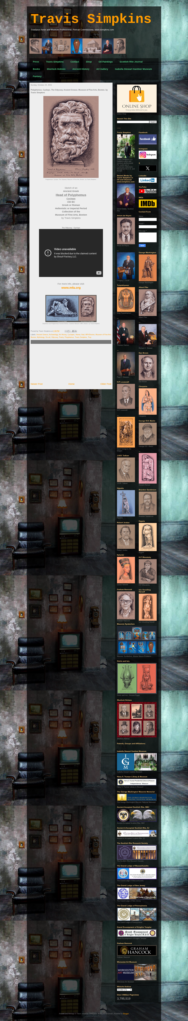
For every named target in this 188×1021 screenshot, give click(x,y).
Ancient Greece (42, 335)
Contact (74, 61)
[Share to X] (71, 331)
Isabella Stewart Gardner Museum (133, 69)
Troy (89, 337)
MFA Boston (90, 335)
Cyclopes (71, 335)
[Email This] (66, 331)
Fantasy (37, 76)
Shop (89, 61)
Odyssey (54, 337)
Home (71, 384)
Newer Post (37, 384)
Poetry (61, 337)
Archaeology (53, 335)
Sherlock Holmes (56, 69)
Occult (48, 337)
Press (36, 61)
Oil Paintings (106, 61)
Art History (63, 335)
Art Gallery (102, 69)
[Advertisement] (71, 363)
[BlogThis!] (68, 331)
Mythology (41, 337)
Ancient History (80, 69)
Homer (78, 335)
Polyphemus (69, 337)
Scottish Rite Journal (131, 61)
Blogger (126, 1014)
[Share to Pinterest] (75, 331)
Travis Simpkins (91, 19)
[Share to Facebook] (73, 331)
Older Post (105, 384)
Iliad (82, 335)
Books (36, 69)
